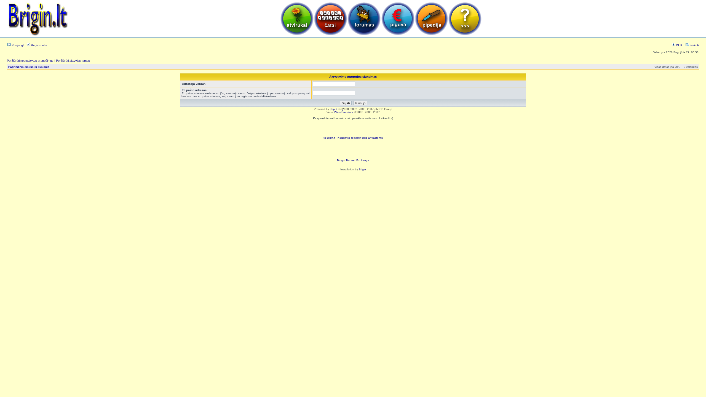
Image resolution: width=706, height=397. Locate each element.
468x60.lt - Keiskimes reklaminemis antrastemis (353, 137)
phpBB (334, 109)
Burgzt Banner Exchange (353, 160)
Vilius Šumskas (343, 112)
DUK (678, 45)
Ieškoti (694, 45)
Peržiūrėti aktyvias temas (73, 60)
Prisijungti (17, 45)
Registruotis (38, 45)
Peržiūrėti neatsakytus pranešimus (30, 60)
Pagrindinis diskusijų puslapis (28, 66)
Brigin (362, 169)
